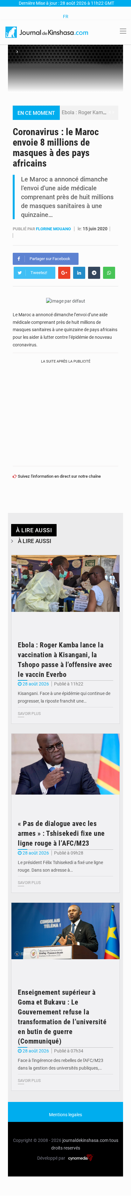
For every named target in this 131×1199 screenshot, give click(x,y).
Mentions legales (65, 1114)
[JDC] (47, 31)
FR (65, 16)
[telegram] (94, 273)
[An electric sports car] (65, 591)
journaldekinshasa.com (85, 1140)
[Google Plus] (64, 273)
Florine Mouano (54, 228)
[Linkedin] (79, 273)
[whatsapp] (109, 273)
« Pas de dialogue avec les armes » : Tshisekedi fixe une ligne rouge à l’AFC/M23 (61, 833)
